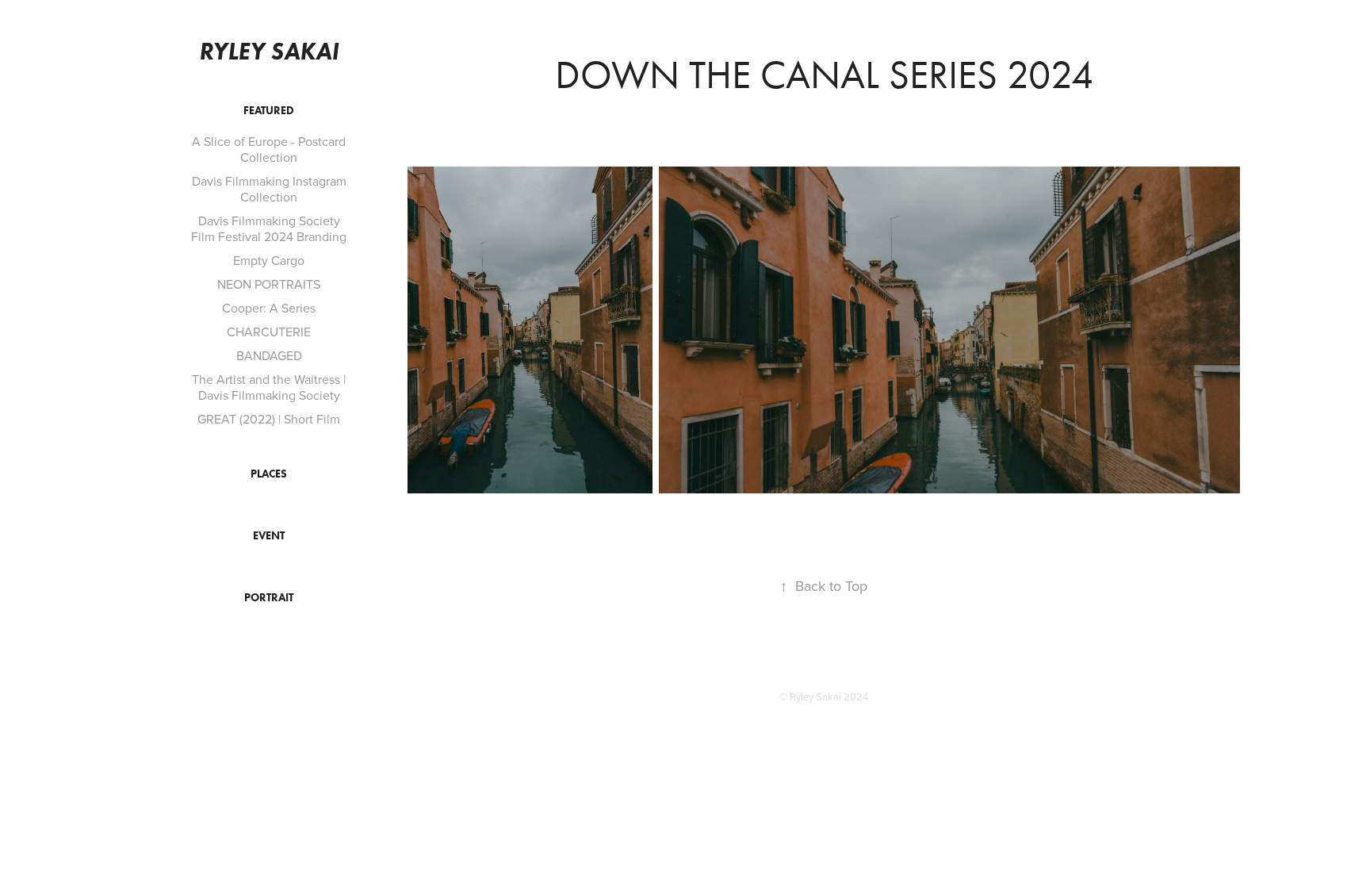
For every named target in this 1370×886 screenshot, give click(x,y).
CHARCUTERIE (269, 331)
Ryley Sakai (269, 51)
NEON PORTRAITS (268, 284)
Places (269, 474)
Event (269, 536)
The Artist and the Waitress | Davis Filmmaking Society (269, 387)
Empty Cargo (268, 260)
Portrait (268, 597)
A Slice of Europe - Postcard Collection (269, 149)
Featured (268, 110)
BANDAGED (269, 355)
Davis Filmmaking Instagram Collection (269, 188)
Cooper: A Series (269, 307)
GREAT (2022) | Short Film (268, 419)
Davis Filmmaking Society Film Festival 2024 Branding (268, 228)
